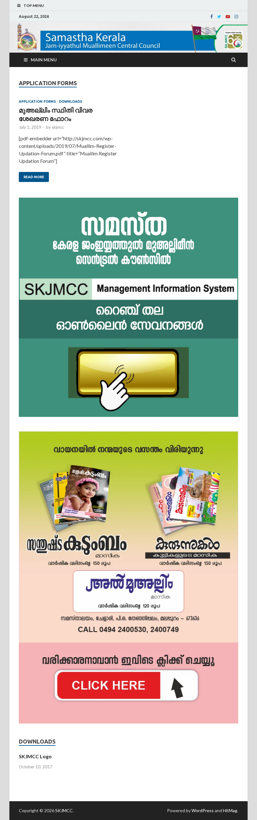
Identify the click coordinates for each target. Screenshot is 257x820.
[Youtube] (228, 16)
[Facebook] (211, 16)
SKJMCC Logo (35, 756)
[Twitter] (219, 16)
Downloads (70, 101)
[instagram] (236, 16)
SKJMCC (64, 810)
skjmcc (58, 127)
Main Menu (44, 59)
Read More (34, 177)
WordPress (202, 810)
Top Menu (34, 5)
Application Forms (37, 101)
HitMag (230, 810)
